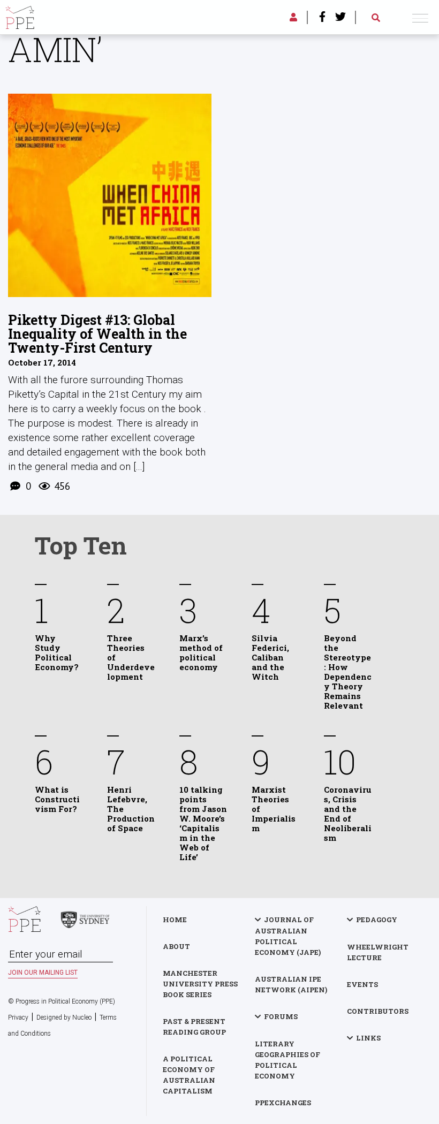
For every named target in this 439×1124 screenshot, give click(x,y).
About (176, 946)
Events (362, 984)
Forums (281, 1016)
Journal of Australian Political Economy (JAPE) (288, 936)
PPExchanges (283, 1102)
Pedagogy (376, 919)
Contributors (377, 1011)
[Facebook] (322, 18)
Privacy (18, 1017)
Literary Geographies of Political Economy (287, 1060)
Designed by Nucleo (64, 1017)
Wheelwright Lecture (377, 952)
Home (175, 919)
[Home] (19, 15)
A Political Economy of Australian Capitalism (189, 1075)
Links (368, 1038)
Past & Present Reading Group (194, 1026)
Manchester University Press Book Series (200, 983)
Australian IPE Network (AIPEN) (291, 984)
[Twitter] (340, 18)
